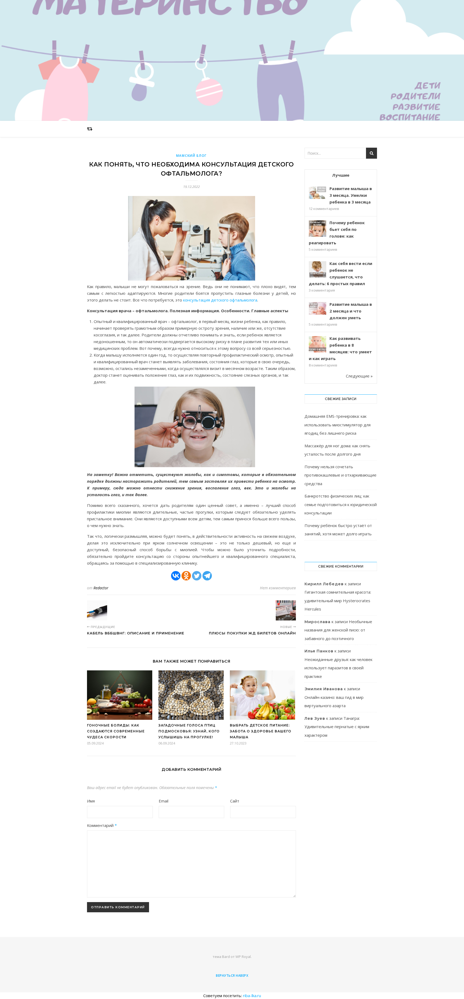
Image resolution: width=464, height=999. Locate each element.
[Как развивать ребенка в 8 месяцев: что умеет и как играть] (317, 345)
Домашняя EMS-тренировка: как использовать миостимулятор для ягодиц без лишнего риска (338, 424)
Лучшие (340, 175)
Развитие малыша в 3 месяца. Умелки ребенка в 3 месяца (350, 195)
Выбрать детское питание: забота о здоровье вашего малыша (260, 731)
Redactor (100, 587)
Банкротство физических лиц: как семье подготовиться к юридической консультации (341, 504)
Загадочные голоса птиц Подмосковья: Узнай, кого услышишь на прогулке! (189, 731)
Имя (91, 801)
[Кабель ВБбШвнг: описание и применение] (97, 610)
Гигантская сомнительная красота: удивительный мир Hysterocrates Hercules (338, 600)
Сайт (234, 801)
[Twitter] (196, 575)
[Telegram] (207, 575)
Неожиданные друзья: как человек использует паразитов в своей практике (338, 668)
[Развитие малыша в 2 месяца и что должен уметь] (317, 308)
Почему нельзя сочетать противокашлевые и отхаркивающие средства (340, 475)
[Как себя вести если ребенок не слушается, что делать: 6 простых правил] (317, 270)
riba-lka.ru (252, 995)
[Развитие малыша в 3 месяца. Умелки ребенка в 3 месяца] (317, 192)
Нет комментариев (278, 587)
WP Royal (243, 956)
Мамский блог (191, 155)
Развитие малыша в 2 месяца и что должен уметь (350, 310)
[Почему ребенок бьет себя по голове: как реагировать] (317, 229)
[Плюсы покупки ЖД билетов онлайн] (286, 610)
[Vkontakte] (175, 575)
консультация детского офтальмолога (220, 300)
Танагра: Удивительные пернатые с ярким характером (337, 726)
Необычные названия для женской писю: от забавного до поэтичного (338, 630)
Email (163, 801)
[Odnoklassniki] (186, 575)
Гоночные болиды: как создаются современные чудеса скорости (116, 731)
